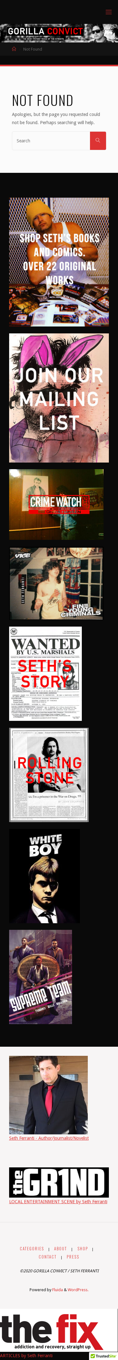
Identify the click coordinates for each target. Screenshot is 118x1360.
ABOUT (60, 1249)
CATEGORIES (32, 1249)
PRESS (73, 1257)
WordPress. (78, 1289)
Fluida (57, 1289)
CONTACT (48, 1257)
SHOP (82, 1249)
